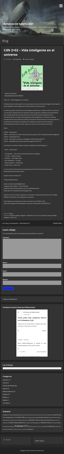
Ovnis (5, 426)
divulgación (23, 215)
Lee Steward (28, 422)
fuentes (33, 420)
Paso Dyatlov (11, 426)
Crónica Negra (29, 417)
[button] (61, 4)
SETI (16, 217)
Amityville (6, 415)
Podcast (11, 213)
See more (26, 339)
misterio (45, 423)
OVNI (59, 422)
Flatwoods (6, 420)
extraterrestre (29, 215)
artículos (18, 415)
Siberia (51, 426)
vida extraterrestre (19, 429)
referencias (40, 426)
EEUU (35, 417)
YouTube (5, 403)
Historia (5, 388)
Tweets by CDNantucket (10, 299)
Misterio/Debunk (8, 391)
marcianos (49, 215)
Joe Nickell (20, 423)
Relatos (5, 397)
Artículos (5, 380)
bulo (39, 415)
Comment (6, 237)
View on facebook (41, 351)
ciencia (55, 415)
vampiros (11, 429)
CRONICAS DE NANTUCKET (17, 24)
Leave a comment (29, 59)
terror (6, 429)
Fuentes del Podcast (8, 386)
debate (18, 215)
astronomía (13, 215)
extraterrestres (43, 417)
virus (25, 429)
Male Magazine (36, 422)
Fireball (58, 417)
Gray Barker (42, 420)
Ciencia (5, 383)
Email (5, 271)
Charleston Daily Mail (47, 415)
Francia (18, 420)
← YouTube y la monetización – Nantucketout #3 (15, 223)
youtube (31, 429)
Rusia (46, 426)
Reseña (5, 400)
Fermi (35, 215)
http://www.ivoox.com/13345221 (14, 96)
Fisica (38, 215)
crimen (20, 417)
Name (5, 262)
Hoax (48, 420)
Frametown (12, 420)
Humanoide (43, 215)
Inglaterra (54, 420)
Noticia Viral (53, 422)
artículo (11, 415)
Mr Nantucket (17, 59)
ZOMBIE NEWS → (58, 223)
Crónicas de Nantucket (31, 312)
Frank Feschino (25, 420)
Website (5, 279)
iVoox (12, 423)
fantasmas (52, 417)
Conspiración (10, 417)
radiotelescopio (33, 426)
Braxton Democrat (33, 415)
